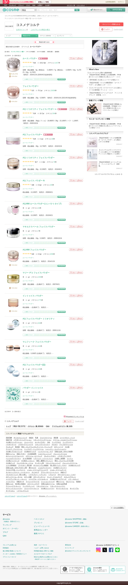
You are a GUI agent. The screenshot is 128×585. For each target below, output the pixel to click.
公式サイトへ (21, 30)
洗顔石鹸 (9, 438)
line (117, 550)
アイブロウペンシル (66, 444)
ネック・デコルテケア (54, 477)
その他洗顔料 (31, 454)
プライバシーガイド (9, 557)
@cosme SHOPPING (76, 519)
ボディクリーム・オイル (14, 477)
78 (54, 162)
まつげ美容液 (27, 458)
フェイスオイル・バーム (25, 463)
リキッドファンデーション (42, 440)
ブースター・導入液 (25, 465)
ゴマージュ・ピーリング (34, 456)
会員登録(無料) (111, 2)
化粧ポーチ (20, 481)
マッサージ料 (39, 463)
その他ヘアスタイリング (14, 451)
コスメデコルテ (13, 421)
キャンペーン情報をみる (111, 24)
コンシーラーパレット (31, 488)
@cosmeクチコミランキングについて (77, 551)
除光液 (17, 447)
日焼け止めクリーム (48, 484)
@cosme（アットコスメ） (48, 496)
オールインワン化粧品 (40, 465)
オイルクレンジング (20, 438)
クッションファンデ (48, 481)
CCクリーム (70, 481)
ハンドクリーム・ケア (45, 451)
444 (39, 323)
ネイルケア (35, 472)
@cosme (12, 520)
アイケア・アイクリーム (14, 449)
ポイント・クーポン (10, 528)
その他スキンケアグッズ (58, 479)
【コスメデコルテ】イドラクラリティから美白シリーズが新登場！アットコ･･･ (105, 89)
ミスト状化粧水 (11, 465)
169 (39, 369)
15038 (53, 90)
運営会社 (68, 545)
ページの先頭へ (119, 508)
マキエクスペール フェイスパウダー (39, 227)
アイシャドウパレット (13, 486)
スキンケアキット (70, 477)
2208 (39, 277)
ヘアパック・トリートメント (43, 458)
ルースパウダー (28, 66)
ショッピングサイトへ (43, 58)
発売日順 (50, 51)
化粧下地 (9, 440)
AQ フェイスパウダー (32, 134)
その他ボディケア (30, 451)
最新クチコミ (39, 533)
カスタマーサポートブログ (43, 554)
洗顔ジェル (9, 484)
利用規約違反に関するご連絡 (43, 551)
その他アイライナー (60, 468)
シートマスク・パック (67, 438)
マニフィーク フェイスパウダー (37, 342)
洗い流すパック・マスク (58, 465)
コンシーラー (28, 442)
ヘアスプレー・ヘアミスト (38, 474)
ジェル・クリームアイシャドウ (37, 470)
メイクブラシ (10, 481)
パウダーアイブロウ (64, 456)
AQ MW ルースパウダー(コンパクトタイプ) (42, 204)
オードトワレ (74, 488)
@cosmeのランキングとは (75, 416)
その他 (67, 447)
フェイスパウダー (31, 86)
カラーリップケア (33, 484)
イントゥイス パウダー (33, 296)
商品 (26, 36)
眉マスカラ (32, 468)
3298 (51, 254)
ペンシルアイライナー (13, 458)
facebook (111, 550)
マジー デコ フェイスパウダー (36, 273)
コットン (70, 458)
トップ (8, 36)
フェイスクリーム (46, 438)
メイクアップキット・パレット (16, 479)
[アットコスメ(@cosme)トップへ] (11, 10)
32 (39, 208)
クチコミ (45, 36)
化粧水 (31, 438)
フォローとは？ (118, 29)
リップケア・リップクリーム (34, 449)
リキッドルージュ (42, 486)
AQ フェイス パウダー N (34, 181)
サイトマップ (69, 548)
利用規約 (6, 548)
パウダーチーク (11, 444)
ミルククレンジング (45, 454)
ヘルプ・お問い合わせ (41, 548)
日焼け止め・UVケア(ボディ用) (16, 468)
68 (52, 139)
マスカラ (55, 444)
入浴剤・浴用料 (60, 458)
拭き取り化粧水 (20, 484)
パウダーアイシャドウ (25, 444)
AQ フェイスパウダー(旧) (34, 365)
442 (39, 346)
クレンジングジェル (60, 454)
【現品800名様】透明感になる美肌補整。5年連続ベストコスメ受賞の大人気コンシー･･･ (105, 76)
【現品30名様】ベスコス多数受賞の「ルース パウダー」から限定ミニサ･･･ (105, 84)
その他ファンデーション (14, 442)
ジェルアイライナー (45, 468)
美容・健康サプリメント (44, 461)
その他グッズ (10, 463)
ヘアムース (52, 474)
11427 (56, 63)
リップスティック (29, 486)
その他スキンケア (74, 465)
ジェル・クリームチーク (58, 470)
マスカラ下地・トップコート (15, 470)
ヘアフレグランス (23, 491)
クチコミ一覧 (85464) (35, 426)
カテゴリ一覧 (71, 5)
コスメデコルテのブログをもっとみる (107, 174)
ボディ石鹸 (28, 477)
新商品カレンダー (41, 530)
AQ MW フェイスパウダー (34, 250)
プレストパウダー (50, 456)
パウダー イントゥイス (33, 388)
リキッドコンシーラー (57, 486)
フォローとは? (79, 421)
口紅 (48, 442)
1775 (39, 300)
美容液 (56, 438)
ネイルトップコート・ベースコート (18, 472)
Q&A (33, 5)
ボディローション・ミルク (67, 474)
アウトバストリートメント (50, 472)
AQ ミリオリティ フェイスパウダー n (39, 109)
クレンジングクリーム (69, 463)
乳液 (36, 438)
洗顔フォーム (10, 454)
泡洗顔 (78, 481)
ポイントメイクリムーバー (15, 456)
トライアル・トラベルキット (38, 479)
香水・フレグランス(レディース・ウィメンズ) (36, 447)
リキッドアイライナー (42, 444)
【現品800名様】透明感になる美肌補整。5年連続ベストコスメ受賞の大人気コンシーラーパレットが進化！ (105, 126)
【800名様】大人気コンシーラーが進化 (104, 80)
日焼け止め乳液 (61, 484)
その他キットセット (28, 461)
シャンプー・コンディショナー (55, 449)
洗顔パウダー (21, 454)
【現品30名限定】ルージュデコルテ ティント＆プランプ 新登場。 (105, 94)
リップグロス (56, 442)
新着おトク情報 (43, 2)
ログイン (121, 2)
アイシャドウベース (32, 481)
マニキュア (9, 447)
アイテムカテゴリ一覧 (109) (62, 426)
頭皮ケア (64, 472)
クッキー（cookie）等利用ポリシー (15, 554)
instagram (98, 550)
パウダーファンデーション (23, 440)
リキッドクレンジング (53, 463)
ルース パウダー (30, 58)
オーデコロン (10, 491)
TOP (5, 5)
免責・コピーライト (40, 545)
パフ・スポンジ (73, 479)
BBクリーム (60, 481)
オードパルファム (62, 488)
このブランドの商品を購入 (40, 30)
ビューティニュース (42, 526)
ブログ (28, 5)
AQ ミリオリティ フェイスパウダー (39, 158)
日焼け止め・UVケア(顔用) (64, 451)
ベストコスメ (80, 5)
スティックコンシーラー (14, 488)
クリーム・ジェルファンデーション (65, 440)
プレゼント (38, 523)
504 (53, 113)
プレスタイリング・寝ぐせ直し (16, 474)
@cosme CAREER (77, 526)
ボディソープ (58, 447)
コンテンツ (60, 36)
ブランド (21, 5)
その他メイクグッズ (12, 461)
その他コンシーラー (47, 488)
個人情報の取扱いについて (12, 551)
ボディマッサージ (39, 477)
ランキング (12, 5)
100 (51, 185)
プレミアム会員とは (9, 545)
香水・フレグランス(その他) (64, 461)
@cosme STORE (74, 523)
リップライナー (68, 442)
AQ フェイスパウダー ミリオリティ (39, 319)
